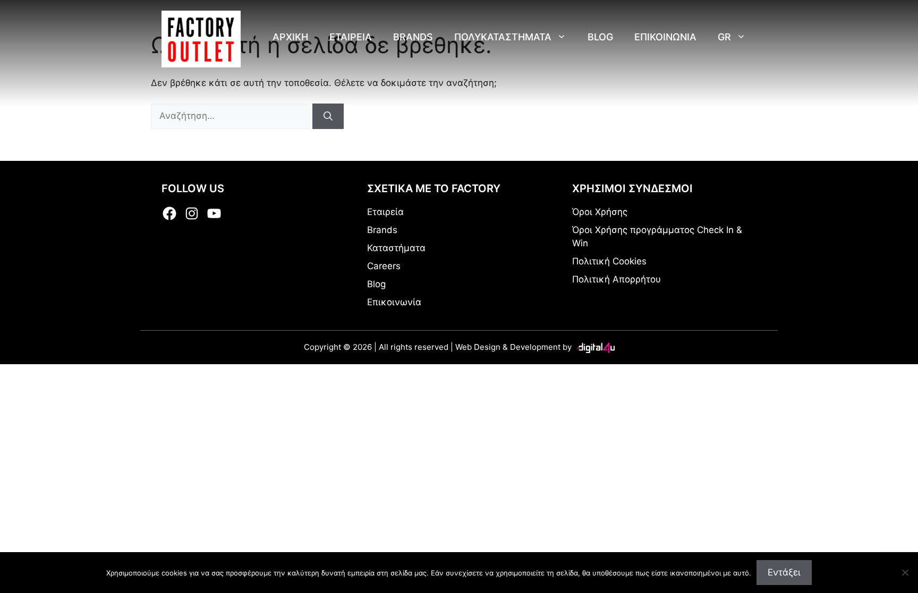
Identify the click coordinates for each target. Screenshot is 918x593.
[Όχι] (904, 572)
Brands (413, 36)
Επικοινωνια (665, 36)
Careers (384, 266)
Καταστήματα (396, 248)
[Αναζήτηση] (328, 116)
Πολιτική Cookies (609, 261)
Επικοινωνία (394, 302)
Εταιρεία (385, 212)
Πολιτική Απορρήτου (616, 279)
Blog (600, 36)
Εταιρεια (350, 36)
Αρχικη (290, 36)
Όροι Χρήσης (599, 212)
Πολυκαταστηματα (502, 36)
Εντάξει (784, 572)
